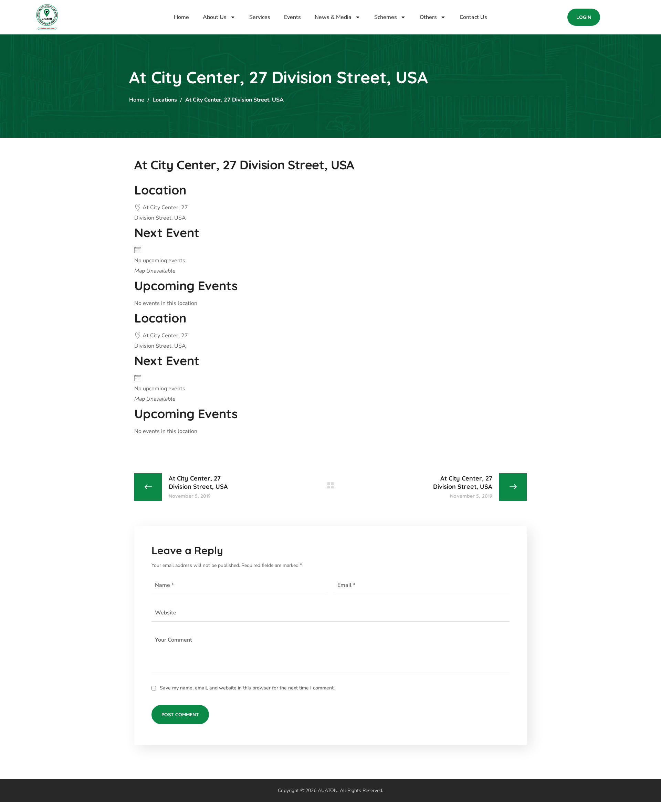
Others (428, 17)
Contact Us (473, 17)
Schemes (385, 17)
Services (259, 17)
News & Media (333, 17)
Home (181, 17)
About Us (215, 17)
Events (292, 17)
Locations (165, 100)
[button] (583, 17)
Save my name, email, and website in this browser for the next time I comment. (247, 688)
